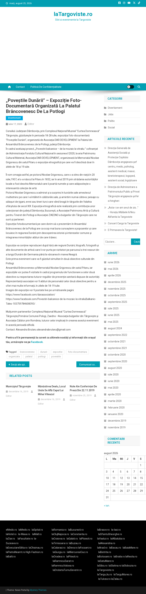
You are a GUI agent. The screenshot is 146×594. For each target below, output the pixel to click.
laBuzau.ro (75, 543)
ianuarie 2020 (115, 414)
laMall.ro (37, 534)
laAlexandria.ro (106, 543)
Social (111, 127)
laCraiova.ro (58, 538)
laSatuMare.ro (106, 561)
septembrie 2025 (117, 301)
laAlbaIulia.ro (117, 538)
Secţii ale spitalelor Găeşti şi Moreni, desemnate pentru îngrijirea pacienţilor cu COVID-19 (20, 364)
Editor (31, 124)
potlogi (42, 356)
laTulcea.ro (104, 578)
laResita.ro (131, 556)
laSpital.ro (37, 529)
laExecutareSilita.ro (17, 547)
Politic (111, 121)
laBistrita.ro (104, 552)
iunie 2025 (113, 315)
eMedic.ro (11, 529)
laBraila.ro (119, 556)
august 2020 (115, 368)
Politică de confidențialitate (45, 86)
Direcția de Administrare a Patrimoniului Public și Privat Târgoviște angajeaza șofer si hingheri (124, 194)
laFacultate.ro (25, 538)
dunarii (43, 352)
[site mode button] (130, 87)
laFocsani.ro (85, 547)
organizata (14, 356)
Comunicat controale (89, 364)
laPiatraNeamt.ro (15, 552)
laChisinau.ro (36, 547)
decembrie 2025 (117, 282)
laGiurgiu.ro (60, 552)
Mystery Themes (38, 590)
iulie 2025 (113, 308)
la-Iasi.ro (116, 529)
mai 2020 (113, 387)
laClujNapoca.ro (60, 534)
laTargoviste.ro (73, 14)
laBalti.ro (11, 556)
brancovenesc (27, 352)
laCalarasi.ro (59, 547)
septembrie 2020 (117, 361)
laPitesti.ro (72, 556)
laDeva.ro (72, 547)
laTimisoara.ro (60, 543)
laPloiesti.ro (85, 538)
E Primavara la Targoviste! (122, 230)
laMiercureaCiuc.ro (77, 552)
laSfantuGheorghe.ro (110, 534)
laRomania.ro (59, 529)
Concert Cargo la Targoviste (123, 223)
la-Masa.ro (24, 534)
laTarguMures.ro (123, 574)
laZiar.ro (10, 538)
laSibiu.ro (102, 565)
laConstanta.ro (79, 534)
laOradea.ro (58, 556)
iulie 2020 (113, 374)
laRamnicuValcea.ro (63, 565)
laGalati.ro (72, 538)
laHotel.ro (11, 534)
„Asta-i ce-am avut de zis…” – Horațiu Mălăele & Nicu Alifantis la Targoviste (123, 212)
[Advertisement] (73, 57)
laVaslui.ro (103, 538)
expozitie (57, 352)
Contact (20, 86)
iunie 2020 (113, 381)
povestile (56, 356)
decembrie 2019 (117, 420)
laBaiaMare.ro (130, 547)
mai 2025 (113, 321)
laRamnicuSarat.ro (63, 561)
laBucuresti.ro (76, 529)
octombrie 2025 (117, 295)
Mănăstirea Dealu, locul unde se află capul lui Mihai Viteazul (52, 390)
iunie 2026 (113, 262)
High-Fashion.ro (34, 552)
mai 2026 (113, 268)
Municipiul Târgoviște (18, 386)
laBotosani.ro (104, 556)
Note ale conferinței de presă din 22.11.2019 (83, 388)
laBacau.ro (115, 547)
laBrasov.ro (103, 529)
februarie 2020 (116, 407)
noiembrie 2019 (117, 427)
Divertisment (14, 118)
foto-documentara (77, 352)
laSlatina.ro (115, 565)
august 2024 (115, 328)
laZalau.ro (116, 578)
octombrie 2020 (117, 354)
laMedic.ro (25, 529)
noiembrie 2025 (117, 288)
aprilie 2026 (114, 275)
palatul (28, 356)
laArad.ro (102, 547)
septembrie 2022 (117, 334)
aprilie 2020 (114, 394)
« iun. (107, 505)
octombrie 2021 (117, 341)
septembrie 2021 (117, 348)
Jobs (110, 114)
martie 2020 (115, 401)
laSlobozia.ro (129, 565)
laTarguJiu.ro (105, 574)
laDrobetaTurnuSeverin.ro (67, 570)
